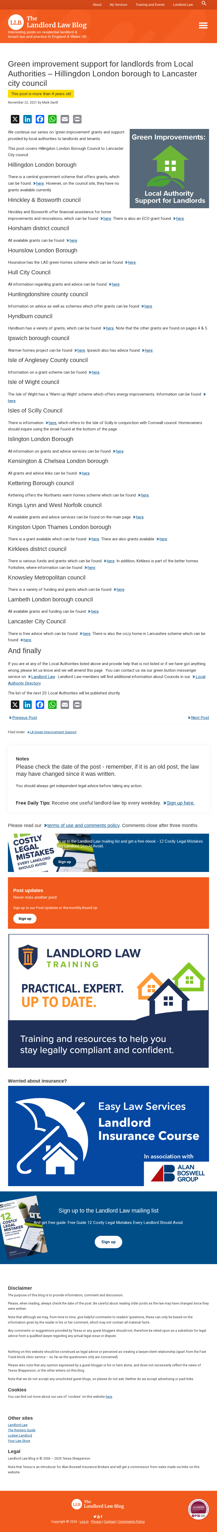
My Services (118, 5)
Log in (84, 1522)
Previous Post (24, 717)
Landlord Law (183, 5)
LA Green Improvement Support (53, 732)
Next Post (200, 717)
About (97, 5)
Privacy (96, 1522)
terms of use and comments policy (83, 825)
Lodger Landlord (20, 1435)
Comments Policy (131, 1522)
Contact (110, 1522)
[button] (204, 3)
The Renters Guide (21, 1430)
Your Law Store (19, 1441)
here (40, 183)
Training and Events (150, 5)
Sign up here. (181, 803)
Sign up (64, 862)
